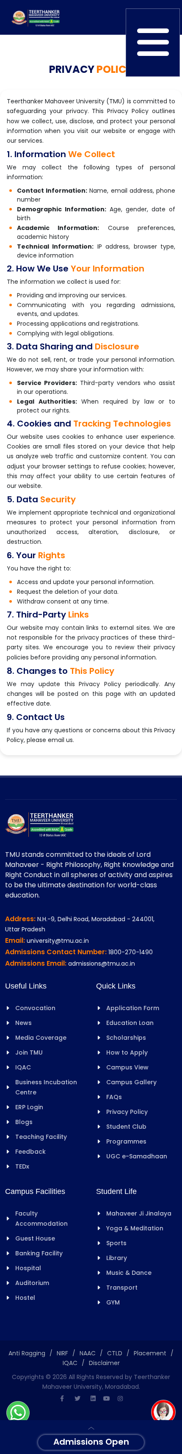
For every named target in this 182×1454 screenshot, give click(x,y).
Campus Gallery (131, 1082)
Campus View (127, 1067)
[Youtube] (106, 1398)
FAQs (114, 1097)
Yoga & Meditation (134, 1228)
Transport (122, 1287)
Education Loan (130, 1023)
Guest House (35, 1238)
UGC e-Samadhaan (136, 1156)
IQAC (23, 1067)
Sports (116, 1243)
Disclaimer (104, 1363)
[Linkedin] (93, 1398)
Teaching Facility (41, 1137)
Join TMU (29, 1052)
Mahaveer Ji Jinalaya (138, 1213)
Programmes (126, 1141)
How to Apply (127, 1052)
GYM (113, 1302)
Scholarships (126, 1037)
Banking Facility (39, 1253)
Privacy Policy (127, 1112)
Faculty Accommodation (41, 1218)
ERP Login (29, 1107)
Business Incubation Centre (46, 1087)
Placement (150, 1353)
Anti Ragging (26, 1353)
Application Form (132, 1008)
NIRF (62, 1353)
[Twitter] (77, 1398)
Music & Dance (129, 1272)
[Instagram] (120, 1398)
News (23, 1023)
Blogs (24, 1122)
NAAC (88, 1353)
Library (116, 1258)
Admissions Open (91, 1442)
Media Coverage (40, 1037)
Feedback (30, 1151)
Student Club (126, 1126)
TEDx (22, 1166)
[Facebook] (62, 1398)
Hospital (28, 1268)
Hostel (25, 1297)
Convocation (35, 1008)
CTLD (114, 1353)
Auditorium (32, 1283)
